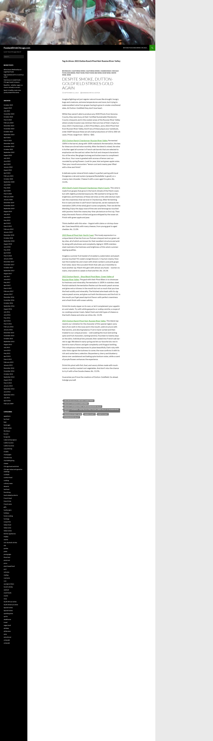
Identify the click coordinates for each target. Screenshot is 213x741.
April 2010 (7, 401)
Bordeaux (7, 431)
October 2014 (8, 374)
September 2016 (9, 306)
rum (5, 581)
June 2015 (7, 350)
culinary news (8, 483)
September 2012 (9, 389)
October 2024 (8, 117)
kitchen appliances (10, 534)
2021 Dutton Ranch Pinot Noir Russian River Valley (82, 406)
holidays (6, 513)
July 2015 (7, 347)
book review (8, 428)
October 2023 (8, 132)
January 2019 (8, 232)
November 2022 (9, 146)
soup (5, 599)
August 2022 (8, 155)
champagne (7, 454)
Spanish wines (8, 607)
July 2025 (7, 111)
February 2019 (8, 229)
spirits (6, 616)
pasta (5, 551)
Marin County (89, 414)
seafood (6, 590)
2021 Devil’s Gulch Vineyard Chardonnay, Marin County (86, 188)
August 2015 (8, 344)
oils (5, 545)
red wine (98, 73)
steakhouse (7, 619)
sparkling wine (8, 613)
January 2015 (8, 365)
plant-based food (9, 566)
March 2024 (8, 120)
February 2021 (8, 176)
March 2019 (8, 226)
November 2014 (9, 371)
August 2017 (8, 273)
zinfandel (7, 640)
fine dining (7, 492)
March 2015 (8, 359)
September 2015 (9, 341)
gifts (5, 507)
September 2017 (9, 270)
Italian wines (8, 531)
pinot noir (89, 73)
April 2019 (7, 223)
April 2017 (7, 285)
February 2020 (8, 197)
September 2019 (9, 208)
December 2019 (9, 202)
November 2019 (9, 205)
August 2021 (8, 170)
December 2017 (9, 262)
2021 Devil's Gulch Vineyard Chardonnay (79, 400)
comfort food (8, 477)
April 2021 (7, 173)
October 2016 (8, 303)
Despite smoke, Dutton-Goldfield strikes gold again (87, 83)
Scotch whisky (8, 587)
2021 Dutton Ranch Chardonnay (76, 403)
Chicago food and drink (11, 466)
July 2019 (7, 214)
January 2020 (8, 200)
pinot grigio (7, 554)
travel (5, 622)
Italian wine (7, 528)
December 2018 (9, 235)
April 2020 (7, 191)
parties (6, 548)
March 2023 (8, 140)
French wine (8, 504)
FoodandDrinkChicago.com (17, 47)
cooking (6, 480)
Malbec (6, 537)
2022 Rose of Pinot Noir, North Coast (78, 235)
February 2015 (8, 362)
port (5, 569)
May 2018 (7, 250)
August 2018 (8, 244)
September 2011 (9, 395)
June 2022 (7, 161)
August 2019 (8, 211)
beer (5, 422)
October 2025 (8, 105)
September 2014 (9, 377)
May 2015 (7, 353)
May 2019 (7, 220)
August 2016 (8, 309)
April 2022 (7, 164)
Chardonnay (105, 71)
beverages (66, 71)
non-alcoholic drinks (10, 542)
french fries (7, 501)
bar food (6, 419)
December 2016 (9, 297)
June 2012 (7, 392)
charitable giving (9, 460)
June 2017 (7, 279)
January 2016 (8, 330)
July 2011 (7, 398)
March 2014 (8, 383)
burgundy (7, 437)
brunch (6, 434)
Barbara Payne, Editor (91, 93)
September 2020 (9, 182)
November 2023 (9, 129)
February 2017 (8, 291)
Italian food (7, 525)
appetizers (7, 416)
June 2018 (7, 247)
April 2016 (7, 321)
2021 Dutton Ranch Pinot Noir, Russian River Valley (84, 321)
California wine (78, 71)
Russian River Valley (71, 417)
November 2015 (9, 336)
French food (8, 498)
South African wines (10, 602)
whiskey (6, 628)
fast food (6, 489)
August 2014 (8, 380)
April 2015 (7, 356)
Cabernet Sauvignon (10, 440)
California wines (93, 71)
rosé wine (106, 73)
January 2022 (8, 167)
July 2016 (7, 312)
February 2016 (8, 327)
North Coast (103, 414)
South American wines (11, 605)
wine (69, 75)
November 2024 (9, 114)
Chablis (6, 452)
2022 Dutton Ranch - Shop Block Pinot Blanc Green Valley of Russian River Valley (91, 410)
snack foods (7, 593)
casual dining (8, 449)
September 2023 (9, 134)
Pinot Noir (80, 73)
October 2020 (8, 179)
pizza (5, 563)
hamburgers (8, 510)
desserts (6, 486)
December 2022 (9, 143)
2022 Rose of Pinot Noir (72, 414)
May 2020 (7, 188)
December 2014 (9, 368)
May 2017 (7, 282)
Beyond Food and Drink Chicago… (135, 48)
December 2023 (9, 126)
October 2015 (8, 338)
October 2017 (8, 268)
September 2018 (9, 241)
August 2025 (8, 108)
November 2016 (9, 300)
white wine (7, 631)
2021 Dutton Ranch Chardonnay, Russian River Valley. (85, 140)
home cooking (8, 516)
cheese (6, 463)
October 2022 (8, 149)
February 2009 (8, 403)
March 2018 (8, 256)
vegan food (7, 625)
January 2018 (8, 259)
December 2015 (9, 333)
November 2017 (9, 265)
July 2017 (7, 276)
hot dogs (6, 519)
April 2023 (7, 137)
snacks (6, 596)
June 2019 (7, 217)
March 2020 (8, 194)
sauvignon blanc (9, 584)
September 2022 (9, 152)
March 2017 (8, 288)
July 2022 (7, 158)
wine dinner (7, 637)
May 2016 (7, 318)
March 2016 (8, 324)
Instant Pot (7, 522)
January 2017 (8, 294)
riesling (6, 575)
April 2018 (7, 253)
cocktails (6, 474)
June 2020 (7, 185)
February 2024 (8, 123)
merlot (6, 539)
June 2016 (7, 315)
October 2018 (8, 238)
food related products (11, 495)
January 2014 (8, 386)
